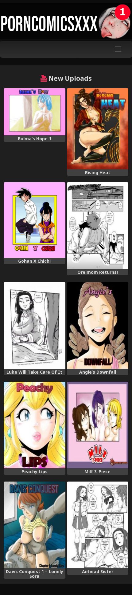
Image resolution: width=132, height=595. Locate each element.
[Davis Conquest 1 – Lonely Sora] (34, 525)
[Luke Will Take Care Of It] (34, 325)
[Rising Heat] (98, 128)
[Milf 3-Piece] (98, 425)
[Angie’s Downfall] (98, 325)
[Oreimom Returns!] (98, 225)
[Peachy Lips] (34, 425)
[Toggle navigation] (118, 49)
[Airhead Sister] (98, 525)
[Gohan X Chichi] (34, 220)
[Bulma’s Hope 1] (34, 111)
